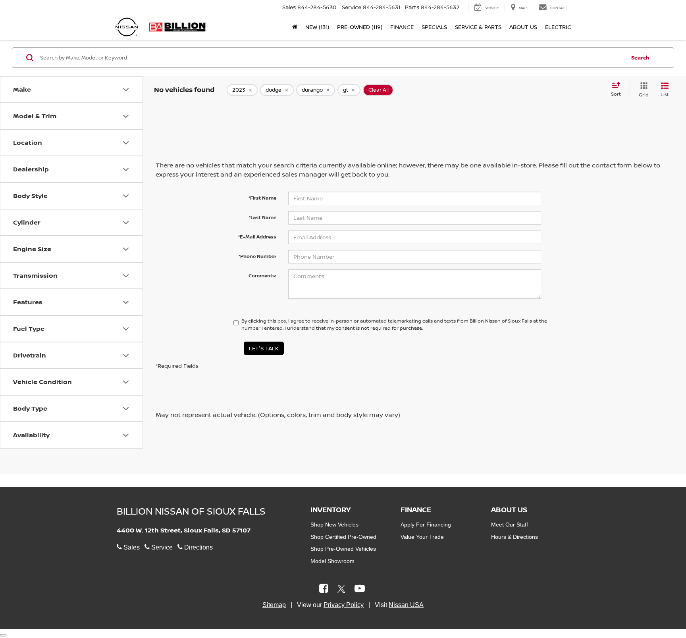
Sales (131, 547)
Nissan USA (406, 604)
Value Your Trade (422, 537)
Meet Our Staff (509, 524)
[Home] (294, 27)
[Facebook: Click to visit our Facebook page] (323, 589)
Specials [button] (434, 27)
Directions (198, 547)
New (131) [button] (317, 27)
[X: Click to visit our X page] (341, 589)
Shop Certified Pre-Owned (343, 537)
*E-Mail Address (257, 236)
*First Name (262, 197)
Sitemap (274, 604)
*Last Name (262, 217)
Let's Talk (264, 348)
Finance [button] (402, 27)
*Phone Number (257, 256)
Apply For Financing (426, 524)
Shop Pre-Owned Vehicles (343, 549)
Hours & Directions (514, 537)
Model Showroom (332, 561)
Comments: (262, 275)
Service (161, 547)
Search (640, 57)
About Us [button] (523, 27)
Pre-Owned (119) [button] (359, 27)
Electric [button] (558, 27)
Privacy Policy (344, 604)
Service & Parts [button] (478, 27)
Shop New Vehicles (334, 524)
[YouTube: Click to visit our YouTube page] (360, 589)
